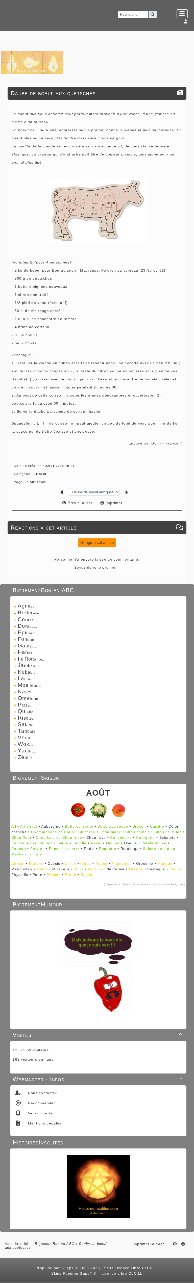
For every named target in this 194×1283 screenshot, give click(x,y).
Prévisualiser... (82, 503)
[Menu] (182, 13)
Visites (97, 1035)
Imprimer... (115, 503)
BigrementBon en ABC (55, 1244)
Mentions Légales (44, 1123)
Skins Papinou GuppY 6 (75, 1273)
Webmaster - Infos (97, 1079)
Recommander (41, 1103)
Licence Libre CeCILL (121, 1273)
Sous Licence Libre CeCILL (130, 1268)
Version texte (40, 1113)
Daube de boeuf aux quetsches (53, 93)
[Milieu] (187, 520)
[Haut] (187, 514)
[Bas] (187, 527)
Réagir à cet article (97, 542)
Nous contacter (42, 1093)
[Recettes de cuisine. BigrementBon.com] (32, 62)
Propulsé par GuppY (56, 1268)
